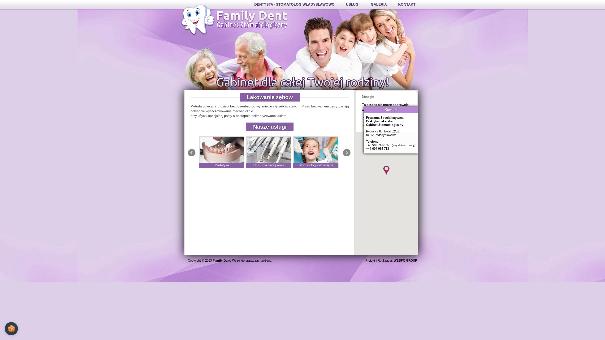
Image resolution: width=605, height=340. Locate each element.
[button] (386, 170)
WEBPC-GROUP (405, 260)
